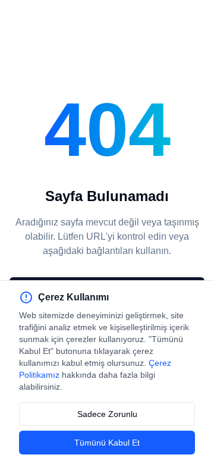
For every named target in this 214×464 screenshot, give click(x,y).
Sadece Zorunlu (107, 414)
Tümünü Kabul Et (107, 442)
